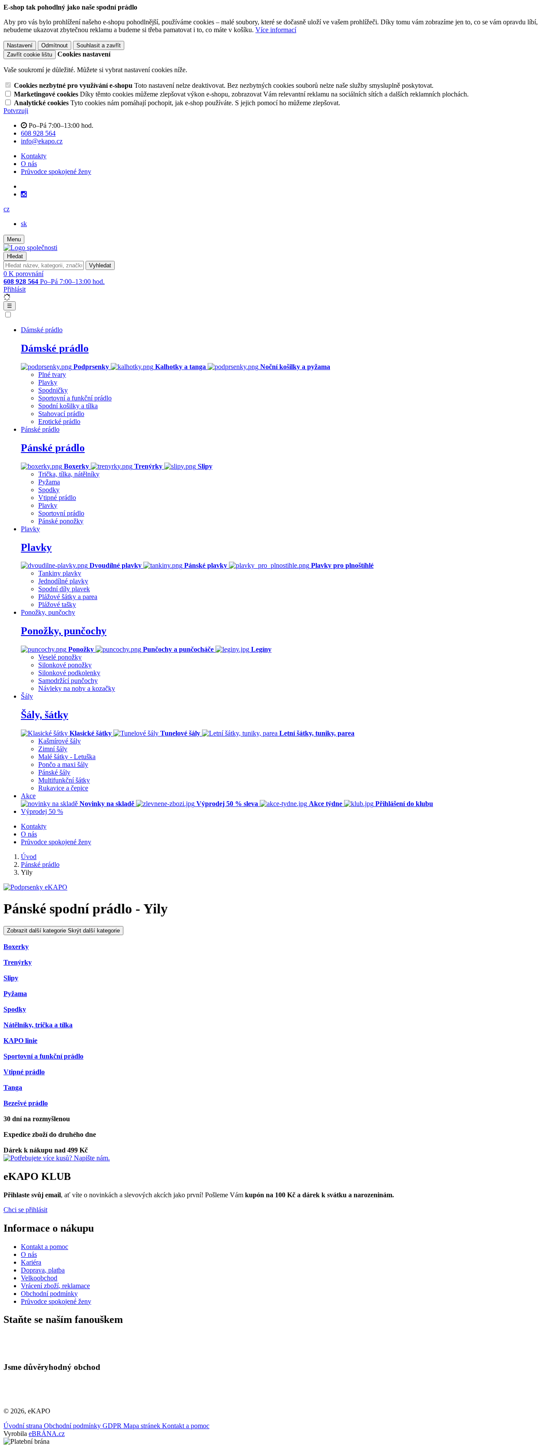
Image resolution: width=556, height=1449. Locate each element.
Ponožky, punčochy (63, 630)
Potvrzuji (15, 110)
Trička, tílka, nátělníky (68, 474)
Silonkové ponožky (65, 665)
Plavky (47, 382)
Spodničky (53, 390)
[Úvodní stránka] (30, 247)
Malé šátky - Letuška (67, 756)
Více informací (275, 29)
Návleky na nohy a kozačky (76, 688)
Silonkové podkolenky (69, 672)
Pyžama (49, 482)
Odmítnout (54, 45)
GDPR (113, 1425)
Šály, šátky (44, 714)
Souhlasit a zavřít (98, 45)
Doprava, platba (43, 1270)
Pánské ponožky (60, 521)
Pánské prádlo (53, 447)
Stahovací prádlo (61, 413)
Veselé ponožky (60, 657)
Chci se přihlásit (25, 1209)
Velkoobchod (39, 1278)
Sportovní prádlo (61, 513)
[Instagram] (24, 194)
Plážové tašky (57, 604)
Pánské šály (54, 772)
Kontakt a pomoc (44, 1246)
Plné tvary (52, 374)
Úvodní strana (23, 1425)
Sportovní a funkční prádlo (75, 398)
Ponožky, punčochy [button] (48, 612)
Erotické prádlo (59, 421)
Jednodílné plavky (63, 581)
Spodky (49, 489)
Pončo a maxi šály (63, 764)
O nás (29, 163)
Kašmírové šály (59, 741)
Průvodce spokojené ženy (56, 171)
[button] (6, 209)
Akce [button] (28, 795)
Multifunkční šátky (64, 780)
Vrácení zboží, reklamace (55, 1285)
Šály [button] (27, 696)
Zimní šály (52, 749)
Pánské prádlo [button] (40, 429)
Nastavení (20, 45)
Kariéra (31, 1262)
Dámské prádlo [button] (42, 329)
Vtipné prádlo (57, 497)
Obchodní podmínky (49, 1293)
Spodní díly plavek (64, 589)
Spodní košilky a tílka (68, 406)
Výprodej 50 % (42, 811)
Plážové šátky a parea (67, 596)
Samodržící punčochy (68, 680)
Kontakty (33, 156)
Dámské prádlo (55, 348)
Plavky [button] (30, 529)
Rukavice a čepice (63, 788)
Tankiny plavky (59, 573)
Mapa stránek (142, 1425)
